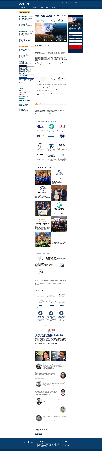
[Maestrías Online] (27, 3)
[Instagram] (66, 445)
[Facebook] (63, 445)
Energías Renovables (38, 434)
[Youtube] (68, 445)
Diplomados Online (24, 12)
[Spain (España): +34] (70, 38)
